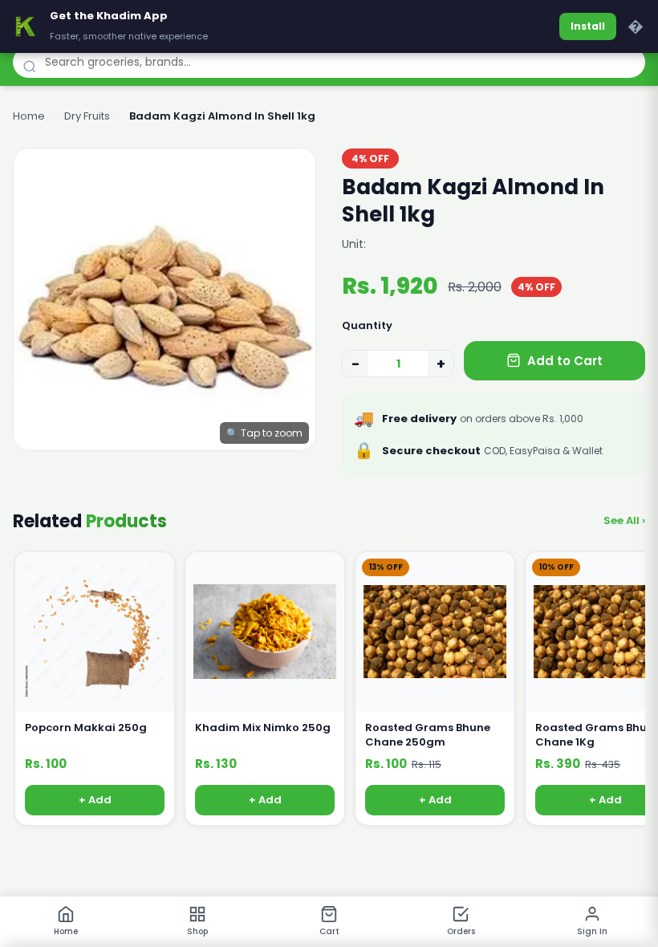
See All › (624, 520)
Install (588, 26)
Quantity (367, 325)
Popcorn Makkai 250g (86, 728)
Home (29, 116)
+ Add (95, 800)
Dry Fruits (87, 116)
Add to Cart (565, 360)
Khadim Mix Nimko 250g (263, 728)
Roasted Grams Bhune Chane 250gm (427, 735)
